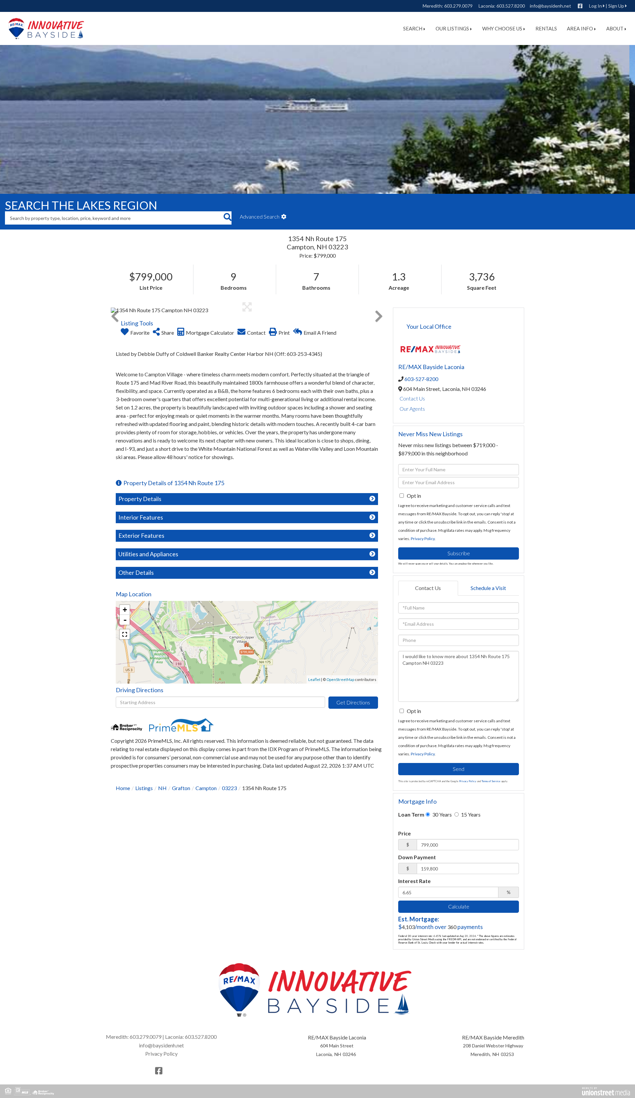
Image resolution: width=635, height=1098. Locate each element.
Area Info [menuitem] (580, 28)
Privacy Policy (423, 538)
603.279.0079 (458, 6)
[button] (227, 218)
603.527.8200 (510, 6)
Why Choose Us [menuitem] (502, 28)
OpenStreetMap (340, 679)
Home (123, 788)
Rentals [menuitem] (546, 28)
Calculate (458, 906)
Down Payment (417, 857)
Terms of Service (491, 781)
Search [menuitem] (412, 28)
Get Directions (353, 702)
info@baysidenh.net (550, 6)
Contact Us (412, 398)
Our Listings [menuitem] (452, 28)
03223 (229, 788)
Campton (206, 788)
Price (404, 833)
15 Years (470, 814)
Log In (595, 6)
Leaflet (314, 679)
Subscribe (458, 553)
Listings (144, 788)
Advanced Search (259, 216)
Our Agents (412, 408)
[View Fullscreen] (125, 634)
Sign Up (616, 6)
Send (458, 769)
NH (162, 788)
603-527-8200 (421, 379)
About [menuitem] (614, 28)
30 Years (441, 814)
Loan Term (411, 814)
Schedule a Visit (488, 588)
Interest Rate (414, 881)
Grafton (181, 788)
